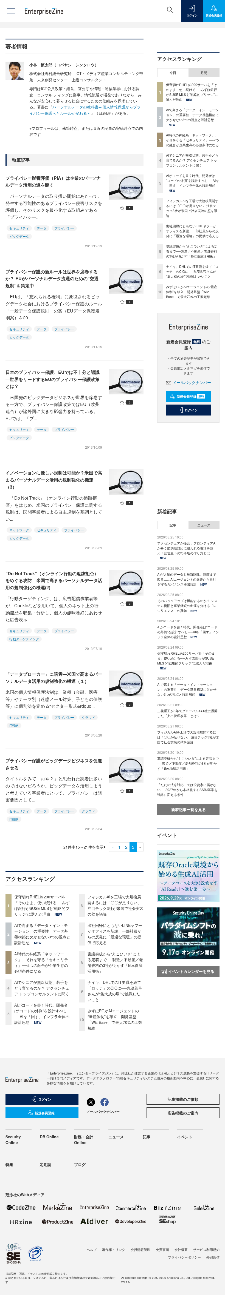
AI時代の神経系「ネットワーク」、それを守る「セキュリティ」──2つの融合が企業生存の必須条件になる (41, 962)
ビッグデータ (19, 236)
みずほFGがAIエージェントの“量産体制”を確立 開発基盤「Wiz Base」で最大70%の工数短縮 (115, 1019)
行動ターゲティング (24, 639)
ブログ (80, 1164)
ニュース (203, 525)
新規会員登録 (190, 396)
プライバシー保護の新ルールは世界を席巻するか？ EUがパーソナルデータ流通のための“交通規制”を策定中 (52, 278)
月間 (204, 72)
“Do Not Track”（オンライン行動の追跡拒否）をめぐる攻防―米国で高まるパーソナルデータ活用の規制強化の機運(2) (53, 580)
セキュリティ (19, 228)
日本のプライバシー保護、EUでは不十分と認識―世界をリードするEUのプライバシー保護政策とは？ (52, 379)
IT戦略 (14, 725)
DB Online (49, 1136)
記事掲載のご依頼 (183, 1099)
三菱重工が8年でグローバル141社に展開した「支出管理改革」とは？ (187, 713)
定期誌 (45, 1164)
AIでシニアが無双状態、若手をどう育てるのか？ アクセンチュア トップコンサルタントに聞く (41, 987)
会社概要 (181, 1249)
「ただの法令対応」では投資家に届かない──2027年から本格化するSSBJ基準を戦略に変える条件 (187, 789)
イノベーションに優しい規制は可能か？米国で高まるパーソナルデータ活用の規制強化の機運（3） (53, 479)
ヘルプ (92, 1249)
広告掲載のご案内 (183, 1113)
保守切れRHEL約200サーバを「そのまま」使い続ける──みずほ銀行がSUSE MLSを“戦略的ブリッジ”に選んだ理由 (42, 905)
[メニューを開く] (11, 11)
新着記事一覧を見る (188, 809)
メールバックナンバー (192, 382)
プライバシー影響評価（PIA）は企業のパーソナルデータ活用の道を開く (53, 181)
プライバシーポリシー (184, 1257)
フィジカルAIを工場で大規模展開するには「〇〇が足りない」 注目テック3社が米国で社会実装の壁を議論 (116, 905)
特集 (9, 1164)
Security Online (13, 1139)
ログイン (191, 410)
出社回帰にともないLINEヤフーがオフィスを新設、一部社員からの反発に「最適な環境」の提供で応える (115, 933)
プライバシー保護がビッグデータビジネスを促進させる (53, 764)
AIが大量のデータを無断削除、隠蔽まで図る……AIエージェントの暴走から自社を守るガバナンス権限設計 (186, 579)
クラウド (88, 717)
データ (42, 228)
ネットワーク (19, 530)
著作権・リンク (113, 1249)
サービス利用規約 (206, 1249)
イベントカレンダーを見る (191, 971)
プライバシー (64, 228)
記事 (173, 525)
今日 (173, 72)
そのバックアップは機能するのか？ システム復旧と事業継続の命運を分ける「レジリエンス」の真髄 (187, 605)
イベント (184, 1136)
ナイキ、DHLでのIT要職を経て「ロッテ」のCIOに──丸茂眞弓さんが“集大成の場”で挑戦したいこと (115, 990)
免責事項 (162, 1249)
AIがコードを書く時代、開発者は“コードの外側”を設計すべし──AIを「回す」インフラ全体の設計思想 (41, 1013)
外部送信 (213, 1257)
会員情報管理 (140, 1249)
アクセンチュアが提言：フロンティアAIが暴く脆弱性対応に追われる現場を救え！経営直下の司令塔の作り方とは (186, 548)
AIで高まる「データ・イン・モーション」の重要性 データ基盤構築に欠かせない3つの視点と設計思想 (42, 933)
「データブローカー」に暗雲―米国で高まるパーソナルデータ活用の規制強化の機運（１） (53, 677)
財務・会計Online (83, 1139)
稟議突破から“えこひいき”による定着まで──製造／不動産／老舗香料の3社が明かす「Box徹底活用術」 (115, 962)
